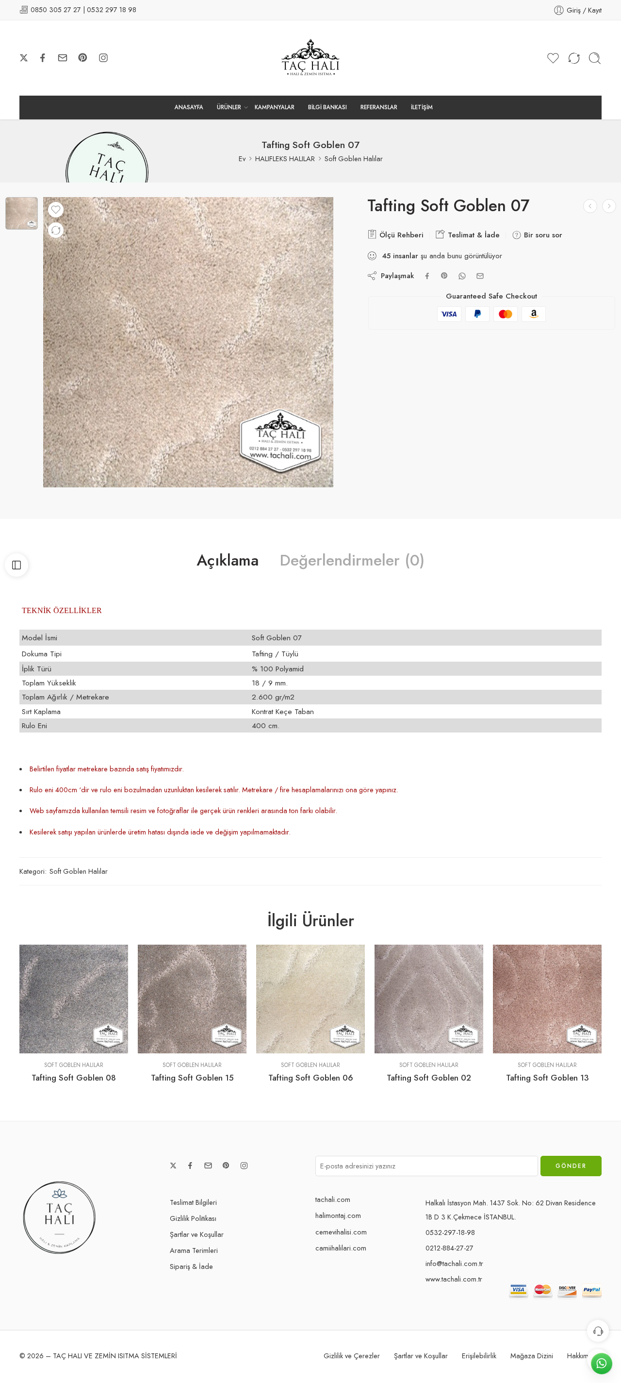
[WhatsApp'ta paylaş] (462, 276)
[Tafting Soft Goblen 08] (73, 999)
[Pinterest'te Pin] (444, 276)
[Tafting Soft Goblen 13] (547, 999)
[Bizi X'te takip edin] (23, 57)
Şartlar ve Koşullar (197, 1234)
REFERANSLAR (378, 107)
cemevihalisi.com (341, 1232)
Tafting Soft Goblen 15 (192, 1077)
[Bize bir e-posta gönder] (62, 57)
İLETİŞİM (422, 107)
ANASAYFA (189, 107)
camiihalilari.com (340, 1248)
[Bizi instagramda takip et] (103, 57)
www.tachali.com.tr (453, 1279)
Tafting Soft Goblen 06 (310, 1077)
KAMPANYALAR (274, 107)
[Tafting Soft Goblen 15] (192, 999)
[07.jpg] (21, 213)
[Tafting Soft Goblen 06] (609, 206)
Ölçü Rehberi (400, 235)
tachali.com (332, 1199)
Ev (242, 158)
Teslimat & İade (472, 235)
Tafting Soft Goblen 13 (547, 1077)
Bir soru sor (542, 235)
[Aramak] (595, 58)
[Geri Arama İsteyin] (598, 1331)
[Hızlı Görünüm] (73, 1043)
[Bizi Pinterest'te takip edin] (83, 57)
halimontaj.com (338, 1215)
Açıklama (227, 560)
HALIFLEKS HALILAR (285, 158)
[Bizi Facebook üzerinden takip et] (43, 58)
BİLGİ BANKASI (327, 107)
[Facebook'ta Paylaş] (427, 276)
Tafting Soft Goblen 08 (74, 1077)
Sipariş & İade (191, 1266)
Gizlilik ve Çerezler (352, 1355)
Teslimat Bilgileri (193, 1202)
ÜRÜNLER (229, 107)
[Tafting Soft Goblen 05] (590, 206)
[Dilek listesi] (56, 209)
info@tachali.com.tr (454, 1263)
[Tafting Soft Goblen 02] (429, 999)
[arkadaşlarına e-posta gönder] (480, 276)
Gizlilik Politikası (193, 1218)
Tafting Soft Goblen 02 (429, 1077)
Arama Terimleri (194, 1250)
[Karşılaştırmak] (56, 230)
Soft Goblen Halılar (354, 158)
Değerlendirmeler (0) (352, 560)
